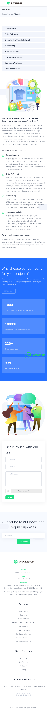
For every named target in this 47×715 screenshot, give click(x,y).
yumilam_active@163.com (23, 572)
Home (4, 14)
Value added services (14, 69)
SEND (10, 497)
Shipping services (12, 51)
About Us (23, 658)
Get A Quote (8, 291)
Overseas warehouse (13, 63)
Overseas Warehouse (23, 638)
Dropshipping (10, 28)
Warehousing (10, 46)
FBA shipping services (14, 57)
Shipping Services (23, 630)
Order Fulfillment (11, 34)
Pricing (23, 670)
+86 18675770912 (23, 579)
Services (10, 14)
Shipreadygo (19, 707)
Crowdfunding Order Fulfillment (17, 40)
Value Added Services (23, 642)
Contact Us (24, 666)
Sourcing (23, 615)
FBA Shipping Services (24, 634)
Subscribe (23, 541)
